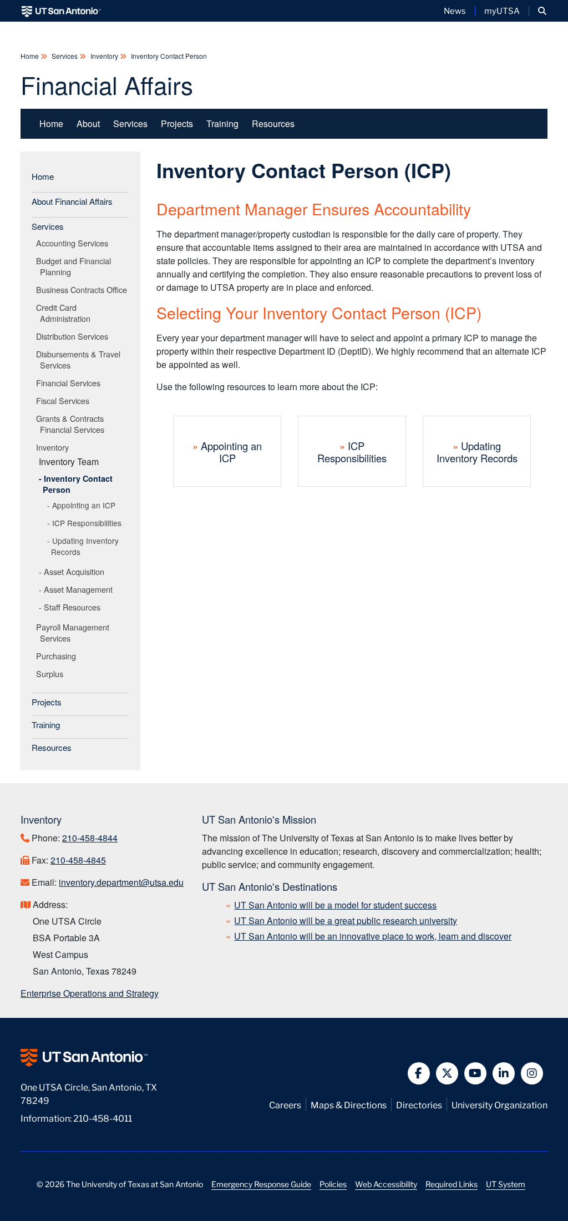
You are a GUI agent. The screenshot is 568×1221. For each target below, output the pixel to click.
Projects (177, 123)
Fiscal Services (64, 400)
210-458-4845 (78, 860)
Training (222, 123)
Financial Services (70, 383)
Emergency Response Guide (261, 1183)
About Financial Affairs (72, 201)
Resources (273, 123)
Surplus (51, 673)
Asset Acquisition (74, 571)
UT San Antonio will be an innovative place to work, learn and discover (372, 936)
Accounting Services (74, 243)
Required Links (451, 1183)
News (455, 10)
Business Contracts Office (83, 289)
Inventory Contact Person (168, 55)
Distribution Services (74, 336)
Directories (419, 1104)
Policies (333, 1183)
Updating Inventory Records (85, 546)
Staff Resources (72, 607)
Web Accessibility (386, 1183)
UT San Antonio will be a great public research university (345, 920)
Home (30, 55)
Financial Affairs (107, 84)
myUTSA (502, 10)
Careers (285, 1104)
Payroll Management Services (74, 632)
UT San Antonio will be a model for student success (335, 905)
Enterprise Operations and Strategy (90, 993)
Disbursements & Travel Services (80, 359)
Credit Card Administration (65, 312)
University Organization (499, 1104)
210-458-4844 (90, 837)
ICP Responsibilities (86, 522)
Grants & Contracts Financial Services (72, 423)
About (88, 123)
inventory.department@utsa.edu (121, 882)
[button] (542, 11)
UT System (505, 1183)
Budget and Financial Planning (75, 266)
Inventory (104, 55)
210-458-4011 (102, 1117)
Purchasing (58, 656)
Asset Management (78, 589)
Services (64, 55)
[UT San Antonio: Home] (61, 10)
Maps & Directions (349, 1104)
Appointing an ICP (83, 505)
